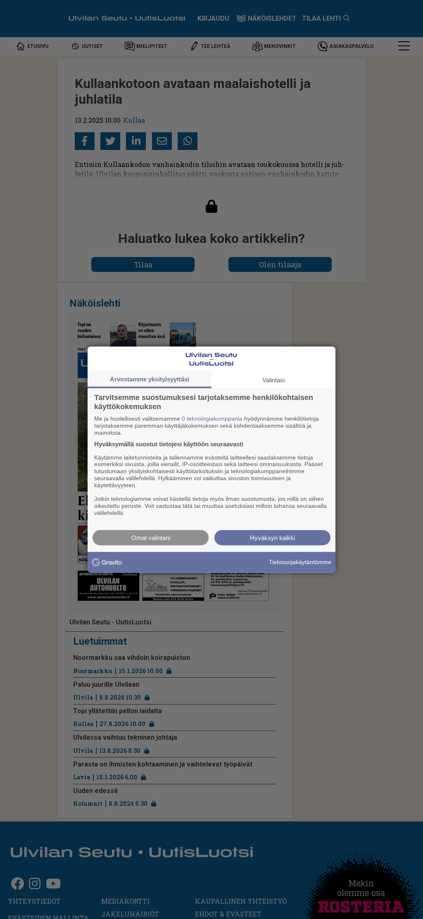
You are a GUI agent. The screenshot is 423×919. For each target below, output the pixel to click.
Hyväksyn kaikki (272, 537)
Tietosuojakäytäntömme (300, 562)
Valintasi (273, 379)
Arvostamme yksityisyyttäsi (149, 379)
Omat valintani (150, 537)
